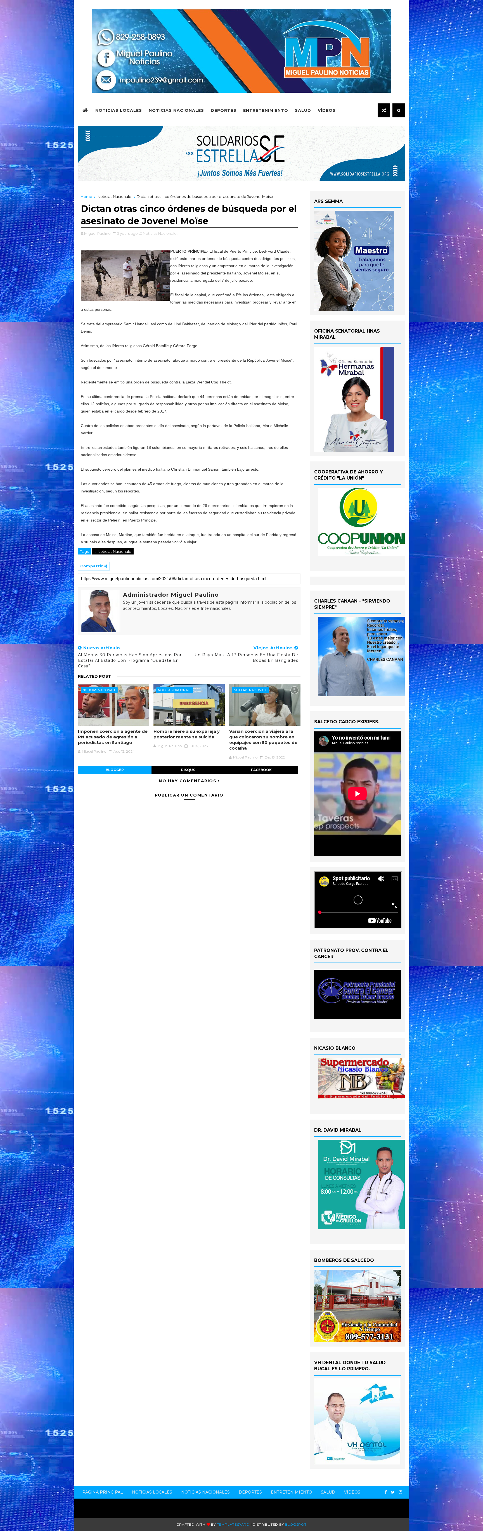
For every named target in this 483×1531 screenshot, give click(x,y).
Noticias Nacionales (176, 110)
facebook (261, 770)
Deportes (223, 110)
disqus (188, 770)
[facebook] (385, 1492)
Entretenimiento (265, 110)
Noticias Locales (118, 110)
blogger (115, 770)
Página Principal (102, 1492)
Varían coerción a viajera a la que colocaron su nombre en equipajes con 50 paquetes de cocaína (263, 740)
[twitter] (393, 1492)
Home (86, 196)
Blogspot (295, 1524)
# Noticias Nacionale (112, 551)
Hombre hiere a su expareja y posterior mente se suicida (186, 734)
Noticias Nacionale (114, 196)
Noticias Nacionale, (160, 233)
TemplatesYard (233, 1524)
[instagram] (400, 1492)
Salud (303, 110)
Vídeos (327, 110)
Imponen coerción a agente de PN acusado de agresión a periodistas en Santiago (113, 737)
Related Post (94, 676)
